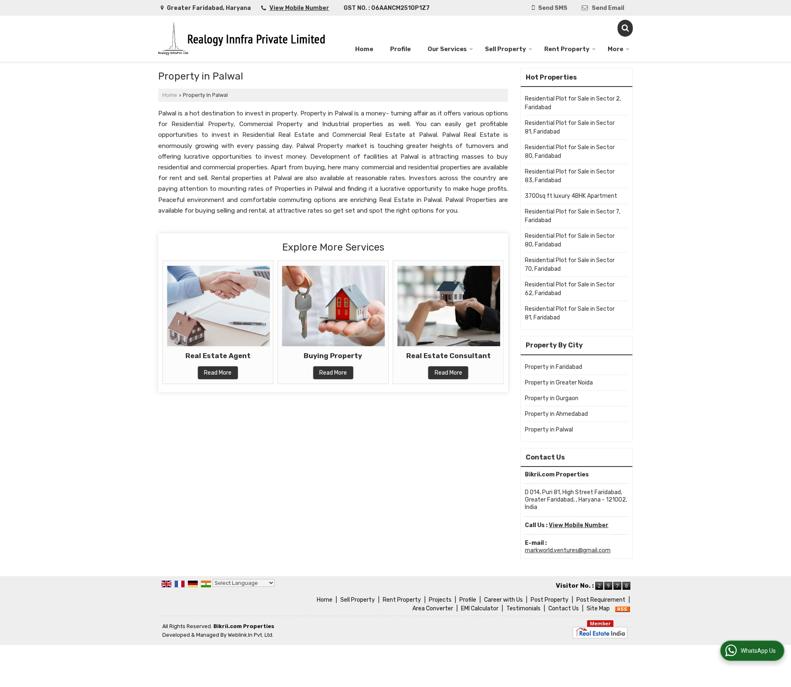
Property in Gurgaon (551, 398)
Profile (400, 49)
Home (364, 49)
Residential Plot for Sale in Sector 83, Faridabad (570, 176)
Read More (218, 372)
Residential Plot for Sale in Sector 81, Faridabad (570, 127)
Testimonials (523, 608)
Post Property (550, 599)
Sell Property (505, 49)
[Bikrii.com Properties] (241, 38)
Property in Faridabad (553, 366)
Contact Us (563, 608)
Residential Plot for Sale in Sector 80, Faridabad (570, 151)
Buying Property (333, 356)
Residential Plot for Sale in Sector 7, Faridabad (572, 216)
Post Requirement (600, 599)
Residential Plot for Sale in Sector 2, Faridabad (573, 103)
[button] (299, 8)
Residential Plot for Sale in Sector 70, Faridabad (570, 264)
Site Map (598, 608)
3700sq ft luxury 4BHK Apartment (571, 195)
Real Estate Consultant (448, 356)
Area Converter (432, 608)
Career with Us (503, 599)
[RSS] (622, 608)
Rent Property (567, 49)
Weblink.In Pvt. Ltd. (251, 635)
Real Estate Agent (217, 356)
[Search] (625, 28)
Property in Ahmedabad (556, 413)
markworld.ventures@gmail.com (568, 550)
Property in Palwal (549, 429)
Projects (440, 599)
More (615, 49)
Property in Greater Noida (559, 382)
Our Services (447, 49)
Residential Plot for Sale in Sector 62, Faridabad (570, 289)
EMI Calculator (479, 608)
